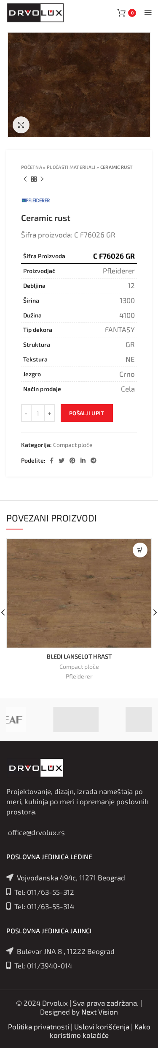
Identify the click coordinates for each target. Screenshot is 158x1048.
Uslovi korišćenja (101, 1026)
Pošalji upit (86, 413)
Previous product (25, 179)
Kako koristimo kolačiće (100, 1030)
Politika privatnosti (38, 1026)
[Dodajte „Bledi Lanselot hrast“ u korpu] (140, 550)
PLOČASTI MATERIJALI (71, 167)
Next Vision (99, 1011)
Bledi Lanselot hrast (79, 656)
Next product (42, 179)
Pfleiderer (79, 676)
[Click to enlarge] (21, 124)
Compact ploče (73, 444)
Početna (31, 167)
